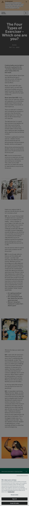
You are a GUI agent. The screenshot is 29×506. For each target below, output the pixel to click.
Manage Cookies (14, 494)
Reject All (14, 499)
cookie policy (11, 491)
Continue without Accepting (22, 475)
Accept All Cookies (14, 503)
